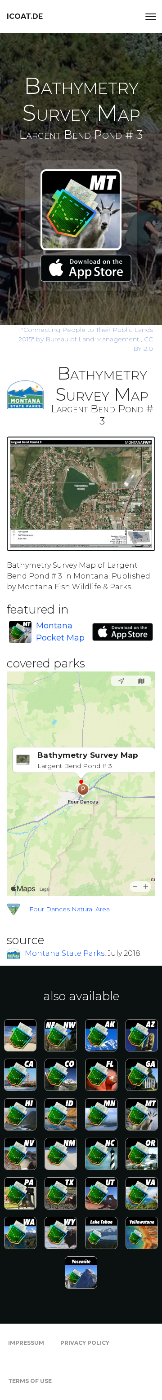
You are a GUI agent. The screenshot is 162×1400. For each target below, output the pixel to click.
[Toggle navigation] (151, 16)
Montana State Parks (64, 953)
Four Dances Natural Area (69, 909)
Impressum (26, 1342)
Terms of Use (30, 1381)
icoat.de (25, 16)
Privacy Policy (84, 1342)
